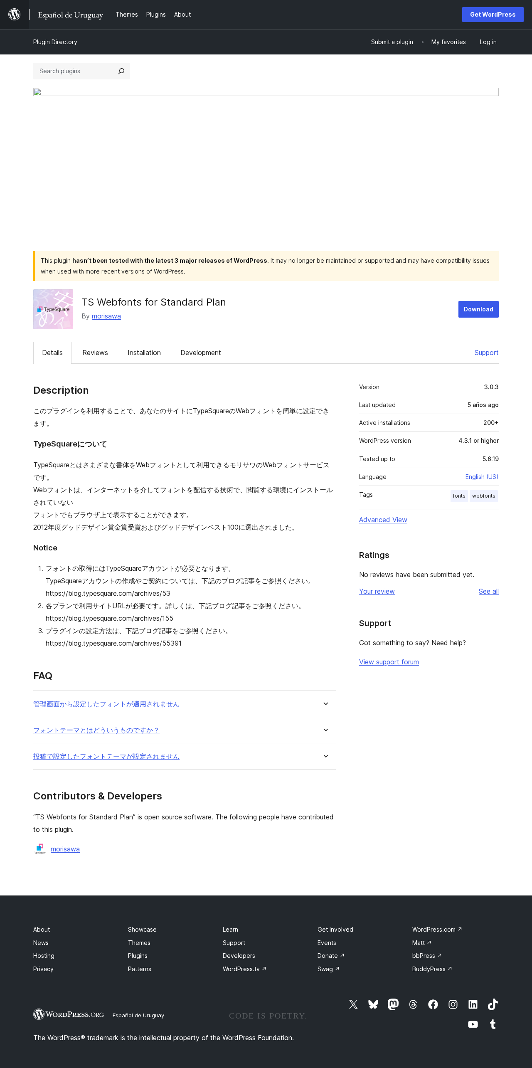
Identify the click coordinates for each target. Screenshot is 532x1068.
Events (327, 942)
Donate (331, 955)
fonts (459, 496)
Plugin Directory (55, 41)
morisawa (106, 316)
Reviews (95, 352)
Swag (329, 968)
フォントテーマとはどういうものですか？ (96, 730)
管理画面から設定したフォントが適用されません (106, 704)
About (41, 929)
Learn (230, 929)
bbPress (427, 955)
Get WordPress (493, 14)
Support (487, 352)
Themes (139, 942)
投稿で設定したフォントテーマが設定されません (106, 756)
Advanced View (383, 520)
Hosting (43, 955)
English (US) (482, 476)
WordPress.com (437, 929)
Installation (144, 352)
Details (52, 352)
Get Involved (335, 929)
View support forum (389, 662)
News (41, 942)
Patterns (139, 968)
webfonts (483, 496)
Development (200, 352)
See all (489, 591)
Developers (239, 955)
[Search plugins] (121, 71)
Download (478, 309)
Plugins (138, 955)
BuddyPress (432, 968)
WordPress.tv (245, 968)
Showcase (142, 929)
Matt (422, 942)
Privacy (43, 968)
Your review (377, 591)
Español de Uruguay (138, 1015)
